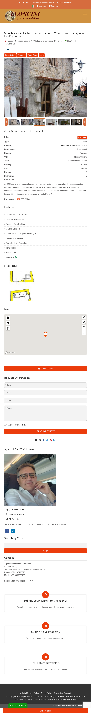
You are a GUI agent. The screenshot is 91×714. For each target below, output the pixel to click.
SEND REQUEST (47, 431)
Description (10, 55)
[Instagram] (20, 3)
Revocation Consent (62, 693)
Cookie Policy (46, 693)
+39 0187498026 (66, 3)
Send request (45, 711)
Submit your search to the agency (45, 600)
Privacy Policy (33, 693)
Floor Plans (32, 55)
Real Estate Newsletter (45, 663)
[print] (36, 440)
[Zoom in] (84, 326)
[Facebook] (23, 3)
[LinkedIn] (27, 3)
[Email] (40, 440)
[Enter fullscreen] (84, 317)
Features (21, 55)
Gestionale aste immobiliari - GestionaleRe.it (70, 706)
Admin (23, 693)
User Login (42, 6)
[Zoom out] (84, 330)
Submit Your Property (45, 631)
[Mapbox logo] (10, 352)
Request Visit (47, 369)
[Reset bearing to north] (84, 333)
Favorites (54, 6)
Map (42, 55)
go (46, 551)
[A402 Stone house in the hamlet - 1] (24, 286)
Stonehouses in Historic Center (74, 145)
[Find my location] (84, 322)
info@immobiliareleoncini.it (45, 3)
